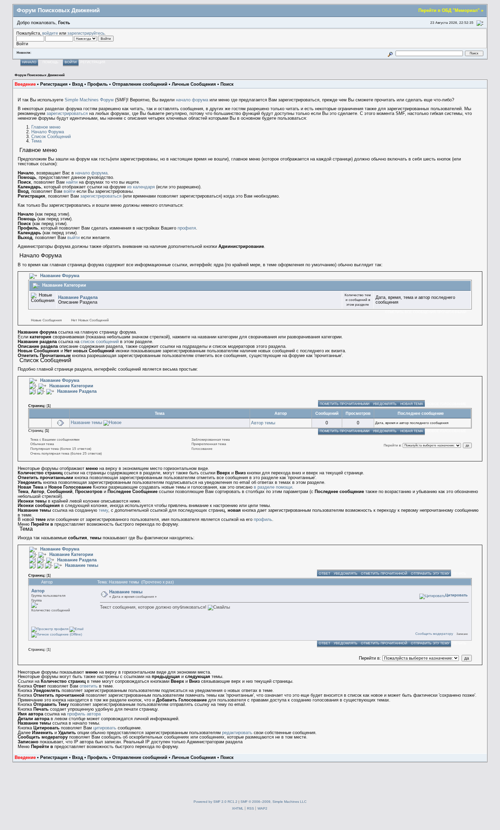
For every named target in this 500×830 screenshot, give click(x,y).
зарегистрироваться (67, 113)
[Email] (76, 629)
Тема (36, 140)
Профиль (97, 84)
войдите (50, 33)
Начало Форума (47, 131)
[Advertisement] (250, 777)
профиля (187, 228)
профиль (263, 519)
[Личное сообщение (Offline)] (56, 634)
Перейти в (392, 445)
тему (103, 510)
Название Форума (59, 275)
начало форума (192, 99)
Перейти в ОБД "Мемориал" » (450, 10)
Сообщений (326, 413)
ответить (89, 686)
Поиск (227, 84)
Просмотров (358, 413)
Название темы (86, 422)
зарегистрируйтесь (85, 33)
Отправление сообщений (139, 84)
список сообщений (100, 341)
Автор (280, 413)
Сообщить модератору (434, 634)
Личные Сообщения (194, 84)
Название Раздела (78, 297)
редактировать (237, 732)
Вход (77, 84)
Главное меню (46, 127)
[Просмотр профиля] (49, 629)
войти (69, 191)
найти (72, 182)
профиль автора (84, 713)
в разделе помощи (273, 487)
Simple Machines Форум (89, 99)
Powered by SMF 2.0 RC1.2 (215, 801)
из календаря (141, 186)
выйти (73, 237)
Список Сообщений (51, 136)
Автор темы (263, 422)
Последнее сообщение (422, 413)
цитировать (104, 727)
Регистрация (54, 84)
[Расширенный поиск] (390, 53)
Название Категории (64, 285)
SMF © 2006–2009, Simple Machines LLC (273, 801)
